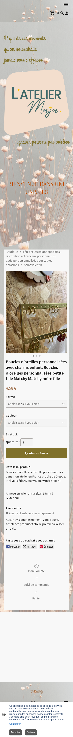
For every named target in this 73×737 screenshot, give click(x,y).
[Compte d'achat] (66, 13)
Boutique (12, 252)
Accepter (15, 732)
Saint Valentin (33, 265)
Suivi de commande (36, 585)
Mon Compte (36, 571)
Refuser (31, 732)
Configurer (15, 724)
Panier (36, 598)
